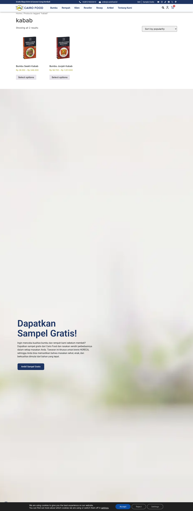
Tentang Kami (125, 8)
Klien (77, 8)
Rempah (66, 8)
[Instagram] (162, 2)
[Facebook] (168, 2)
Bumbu (54, 8)
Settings (155, 506)
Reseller (88, 8)
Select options (26, 77)
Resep (99, 8)
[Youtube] (158, 2)
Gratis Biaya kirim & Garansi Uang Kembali (33, 2)
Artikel (110, 8)
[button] (163, 8)
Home (19, 13)
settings (105, 508)
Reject (139, 506)
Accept (123, 506)
